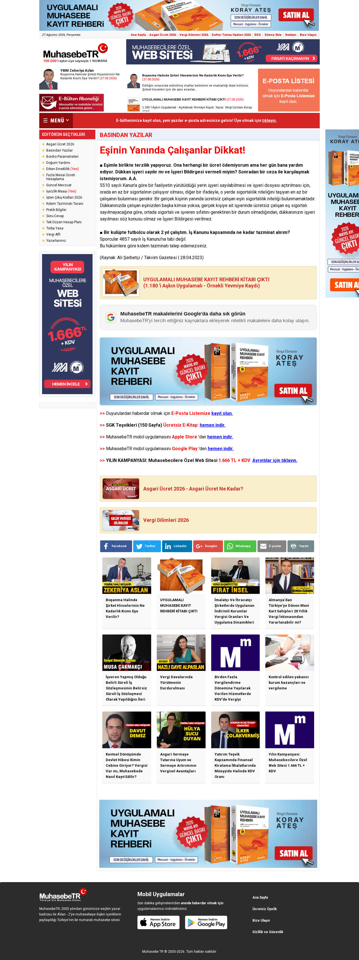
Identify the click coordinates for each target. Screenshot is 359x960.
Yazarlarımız (56, 241)
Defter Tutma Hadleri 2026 (231, 35)
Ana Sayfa (138, 35)
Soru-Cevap (55, 216)
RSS (257, 35)
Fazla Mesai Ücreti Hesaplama (60, 177)
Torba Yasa (54, 228)
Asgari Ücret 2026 (162, 35)
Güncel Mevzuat (59, 185)
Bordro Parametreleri (62, 157)
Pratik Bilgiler (56, 210)
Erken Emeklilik (62, 169)
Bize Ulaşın (308, 35)
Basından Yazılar (59, 150)
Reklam (290, 35)
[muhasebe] (75, 62)
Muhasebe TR (153, 952)
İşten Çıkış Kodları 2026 (64, 197)
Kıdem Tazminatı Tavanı (64, 204)
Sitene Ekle (273, 35)
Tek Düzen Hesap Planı (64, 222)
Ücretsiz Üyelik (264, 909)
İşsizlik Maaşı (61, 191)
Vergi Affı (53, 234)
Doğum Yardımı (58, 163)
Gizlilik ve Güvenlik (267, 932)
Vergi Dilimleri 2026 (194, 35)
